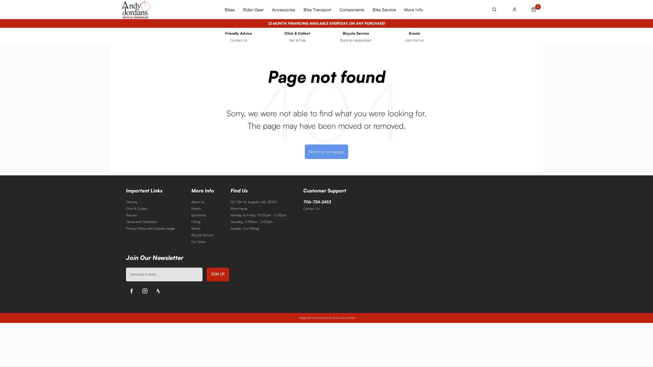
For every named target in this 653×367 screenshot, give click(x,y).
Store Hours (239, 208)
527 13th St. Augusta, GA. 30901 (254, 202)
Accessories (283, 10)
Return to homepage (326, 151)
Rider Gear (253, 10)
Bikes (230, 10)
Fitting (195, 222)
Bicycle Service (202, 235)
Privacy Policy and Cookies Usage (150, 228)
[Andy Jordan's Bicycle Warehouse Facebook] (131, 291)
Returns (131, 215)
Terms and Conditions (141, 222)
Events (195, 208)
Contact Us (311, 208)
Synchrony (198, 215)
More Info (413, 10)
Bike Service (384, 10)
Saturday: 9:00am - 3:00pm (252, 222)
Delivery (131, 202)
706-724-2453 (317, 201)
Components (352, 10)
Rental (195, 228)
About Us (197, 202)
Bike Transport (317, 10)
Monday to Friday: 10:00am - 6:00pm (259, 215)
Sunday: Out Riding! (245, 228)
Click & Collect (136, 208)
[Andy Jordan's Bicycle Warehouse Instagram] (144, 291)
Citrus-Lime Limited (343, 318)
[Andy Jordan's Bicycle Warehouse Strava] (158, 291)
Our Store (198, 242)
